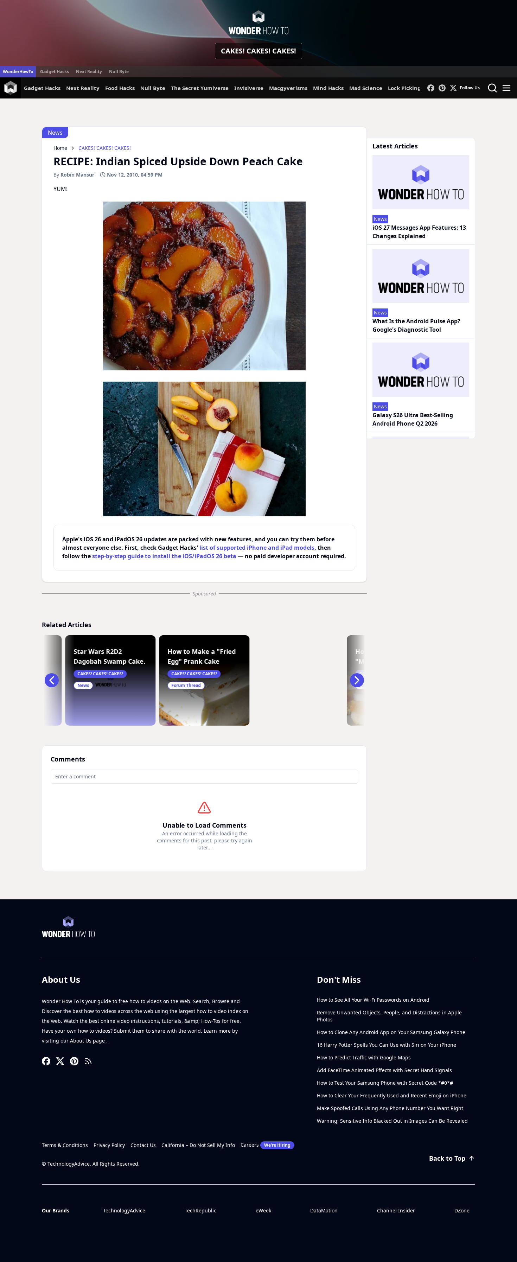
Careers (266, 1144)
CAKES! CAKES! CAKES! (258, 51)
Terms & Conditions (65, 1145)
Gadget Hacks (54, 72)
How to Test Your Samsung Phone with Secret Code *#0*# (385, 1082)
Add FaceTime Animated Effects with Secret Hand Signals (384, 1070)
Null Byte (119, 72)
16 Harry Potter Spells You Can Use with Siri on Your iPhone (386, 1044)
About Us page (88, 1040)
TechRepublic (200, 1210)
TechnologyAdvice (124, 1210)
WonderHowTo (18, 72)
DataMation (324, 1210)
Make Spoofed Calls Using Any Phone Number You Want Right (390, 1108)
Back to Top (447, 1158)
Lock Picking (404, 87)
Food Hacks (120, 87)
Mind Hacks (328, 87)
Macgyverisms (288, 87)
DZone (462, 1210)
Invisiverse (248, 87)
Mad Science (365, 87)
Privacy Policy (109, 1145)
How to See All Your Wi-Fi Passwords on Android (373, 999)
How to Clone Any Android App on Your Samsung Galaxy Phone (391, 1032)
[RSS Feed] (88, 1061)
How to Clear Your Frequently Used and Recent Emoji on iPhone (391, 1095)
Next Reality (89, 72)
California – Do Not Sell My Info (198, 1145)
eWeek (263, 1210)
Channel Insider (396, 1210)
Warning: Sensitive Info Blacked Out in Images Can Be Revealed (392, 1120)
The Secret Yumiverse (200, 87)
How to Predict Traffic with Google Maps (364, 1057)
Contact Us (143, 1145)
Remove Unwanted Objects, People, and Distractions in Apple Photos (389, 1016)
